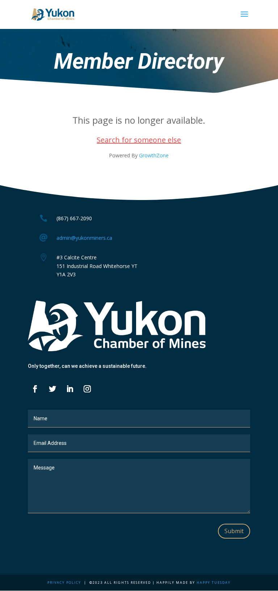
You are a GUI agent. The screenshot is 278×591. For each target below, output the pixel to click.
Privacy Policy (64, 582)
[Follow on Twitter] (52, 389)
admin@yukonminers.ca (84, 237)
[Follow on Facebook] (35, 389)
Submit (234, 531)
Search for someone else (139, 140)
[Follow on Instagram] (87, 389)
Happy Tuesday (214, 582)
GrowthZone (154, 155)
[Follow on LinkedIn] (70, 389)
